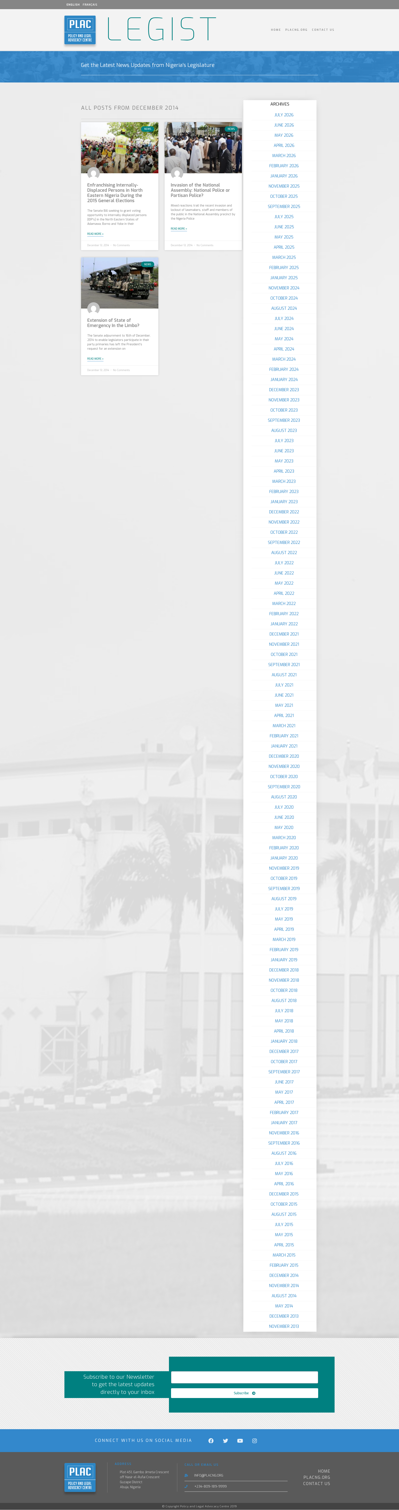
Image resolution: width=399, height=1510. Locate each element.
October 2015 (284, 1204)
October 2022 (284, 532)
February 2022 (284, 613)
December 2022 (284, 512)
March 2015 (284, 1255)
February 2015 (284, 1265)
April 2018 (284, 1031)
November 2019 (284, 868)
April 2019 (284, 929)
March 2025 (284, 257)
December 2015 (284, 1194)
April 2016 (284, 1184)
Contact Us (323, 30)
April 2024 (284, 349)
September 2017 (284, 1072)
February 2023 (284, 491)
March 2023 (284, 481)
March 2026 (284, 155)
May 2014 (284, 1306)
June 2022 (284, 573)
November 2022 (283, 522)
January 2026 (284, 176)
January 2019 (284, 960)
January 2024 (284, 379)
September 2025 (284, 206)
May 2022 (284, 583)
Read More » (95, 234)
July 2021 (284, 685)
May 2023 (284, 461)
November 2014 (284, 1285)
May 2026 (284, 135)
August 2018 (284, 1000)
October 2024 (284, 298)
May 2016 (284, 1173)
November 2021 (284, 644)
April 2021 (284, 715)
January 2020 (284, 858)
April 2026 (284, 145)
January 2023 (284, 501)
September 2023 (284, 420)
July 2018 (284, 1010)
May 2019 (284, 919)
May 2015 (284, 1234)
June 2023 (284, 451)
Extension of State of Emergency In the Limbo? (113, 322)
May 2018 (284, 1021)
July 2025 (284, 216)
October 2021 (284, 654)
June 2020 (284, 817)
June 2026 (284, 125)
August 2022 (284, 552)
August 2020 (284, 797)
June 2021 (284, 695)
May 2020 (284, 827)
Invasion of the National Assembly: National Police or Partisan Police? (200, 190)
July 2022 (284, 563)
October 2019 (284, 878)
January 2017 (284, 1122)
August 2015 (284, 1214)
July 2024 (284, 318)
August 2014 (284, 1296)
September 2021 (284, 664)
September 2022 (284, 542)
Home (276, 30)
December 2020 (284, 756)
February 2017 (284, 1112)
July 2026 (284, 115)
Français (90, 4)
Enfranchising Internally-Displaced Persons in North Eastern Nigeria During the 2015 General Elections (115, 193)
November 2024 (283, 288)
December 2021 (284, 634)
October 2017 (284, 1061)
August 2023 (284, 430)
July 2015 (284, 1224)
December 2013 (284, 1316)
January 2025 (284, 277)
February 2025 (284, 267)
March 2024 (284, 359)
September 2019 (284, 888)
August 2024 (284, 308)
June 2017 (284, 1082)
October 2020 (284, 776)
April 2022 (284, 593)
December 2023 (284, 389)
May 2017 (284, 1092)
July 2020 (284, 807)
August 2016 (284, 1153)
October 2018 (284, 990)
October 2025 (284, 196)
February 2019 (284, 949)
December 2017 (284, 1051)
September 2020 (284, 786)
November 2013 (284, 1326)
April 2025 (284, 247)
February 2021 (284, 736)
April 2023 (284, 471)
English (73, 4)
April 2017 (284, 1102)
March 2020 (284, 837)
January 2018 (284, 1041)
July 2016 (284, 1163)
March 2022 (284, 603)
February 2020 (284, 848)
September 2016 (284, 1143)
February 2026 (284, 165)
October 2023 (284, 410)
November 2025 (284, 186)
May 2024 (284, 339)
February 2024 (284, 369)
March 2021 (284, 725)
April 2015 (284, 1245)
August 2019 (284, 898)
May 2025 (284, 237)
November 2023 (283, 400)
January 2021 (284, 746)
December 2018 (284, 970)
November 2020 (284, 766)
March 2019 (284, 939)
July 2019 (284, 909)
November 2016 (284, 1133)
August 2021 (284, 675)
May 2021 (284, 705)
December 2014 (284, 1275)
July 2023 (284, 440)
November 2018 (284, 980)
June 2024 (284, 328)
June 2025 (284, 227)
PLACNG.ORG (296, 30)
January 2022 (284, 624)
